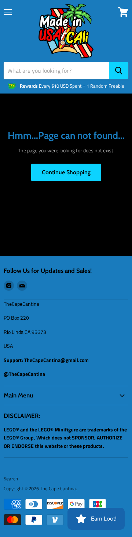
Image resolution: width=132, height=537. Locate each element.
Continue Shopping (66, 172)
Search (11, 478)
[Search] (118, 70)
